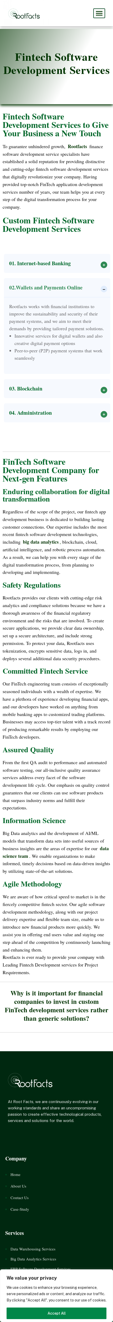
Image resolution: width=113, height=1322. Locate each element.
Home (15, 1174)
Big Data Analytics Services (33, 1258)
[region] (56, 1295)
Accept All (57, 1313)
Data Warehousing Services (33, 1248)
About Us (18, 1186)
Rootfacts (77, 146)
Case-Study (20, 1209)
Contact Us (20, 1197)
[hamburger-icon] (99, 13)
